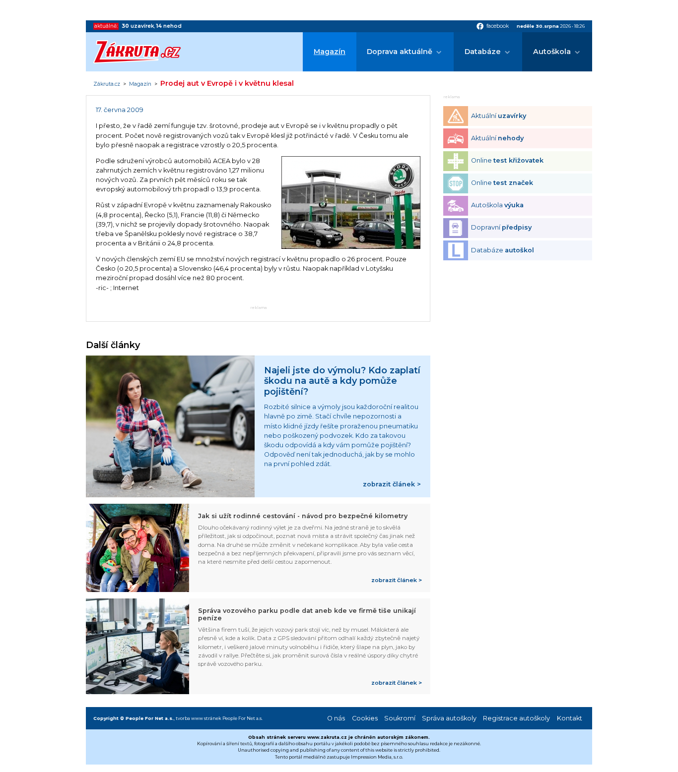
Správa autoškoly (449, 718)
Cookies (365, 718)
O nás (336, 718)
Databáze (483, 51)
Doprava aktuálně (399, 51)
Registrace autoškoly (516, 718)
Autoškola (552, 51)
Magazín (329, 51)
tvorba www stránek (198, 718)
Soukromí (399, 718)
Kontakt (569, 718)
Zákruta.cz (106, 84)
